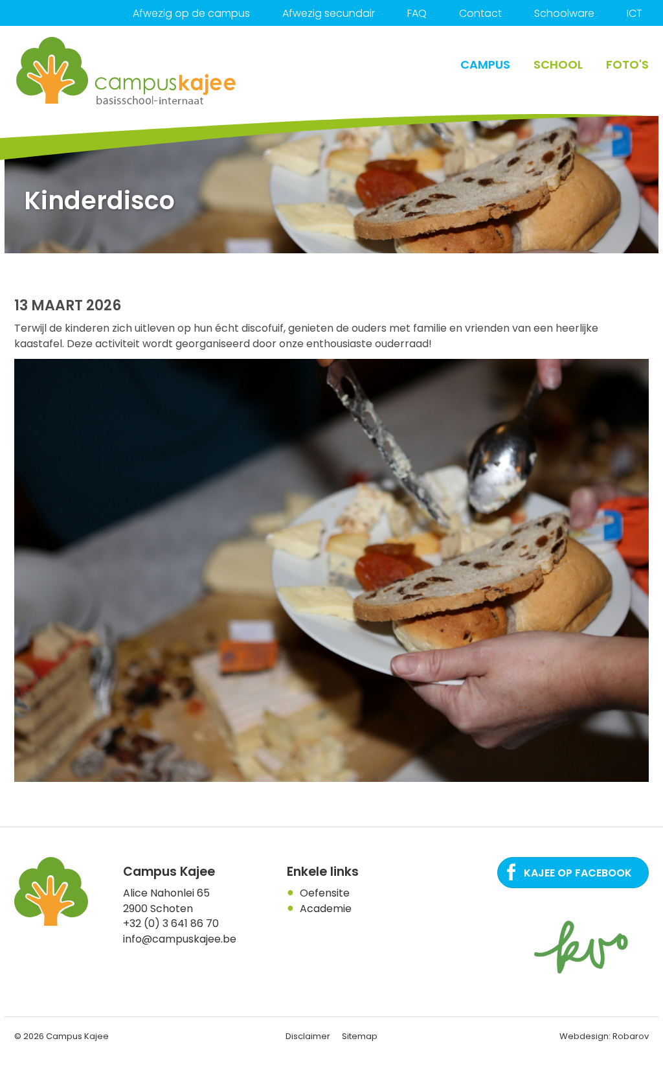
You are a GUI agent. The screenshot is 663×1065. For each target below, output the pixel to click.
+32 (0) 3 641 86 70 (171, 923)
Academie (326, 908)
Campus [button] (485, 64)
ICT (634, 13)
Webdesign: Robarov (604, 1036)
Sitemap (359, 1036)
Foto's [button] (627, 64)
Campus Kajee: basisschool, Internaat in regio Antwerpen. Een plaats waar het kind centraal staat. (127, 71)
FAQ (417, 13)
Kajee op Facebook (578, 872)
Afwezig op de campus (191, 13)
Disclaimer (308, 1036)
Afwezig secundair (328, 13)
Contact (480, 13)
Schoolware (564, 13)
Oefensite (325, 893)
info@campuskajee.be (179, 939)
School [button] (558, 64)
